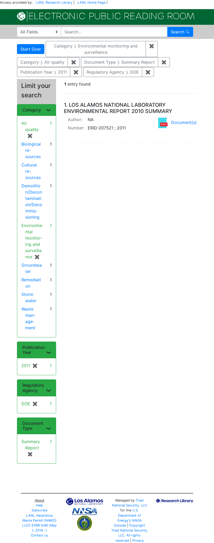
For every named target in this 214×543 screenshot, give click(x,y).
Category (31, 109)
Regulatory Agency (33, 388)
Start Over (30, 49)
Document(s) (184, 122)
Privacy (138, 540)
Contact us (39, 535)
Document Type (32, 426)
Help (39, 505)
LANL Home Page (91, 2)
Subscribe (39, 510)
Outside (120, 525)
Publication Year (33, 350)
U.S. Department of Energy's (129, 515)
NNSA (137, 520)
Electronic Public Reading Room (105, 16)
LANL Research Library (54, 2)
